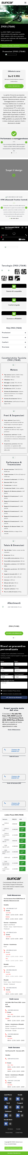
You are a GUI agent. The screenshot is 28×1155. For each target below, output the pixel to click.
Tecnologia (5, 45)
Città (2, 668)
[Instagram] (10, 1099)
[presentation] (1, 623)
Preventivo (23, 45)
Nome (2, 661)
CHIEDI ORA (22, 823)
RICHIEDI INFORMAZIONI (14, 633)
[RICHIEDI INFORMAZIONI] (14, 614)
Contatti (18, 1129)
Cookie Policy (19, 1132)
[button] (25, 2)
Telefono (16, 668)
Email (16, 661)
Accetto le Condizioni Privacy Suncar (11, 690)
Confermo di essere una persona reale (11, 693)
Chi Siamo (10, 1129)
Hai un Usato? (5, 674)
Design (10, 45)
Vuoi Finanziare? (19, 674)
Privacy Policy (9, 1132)
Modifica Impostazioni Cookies (13, 1148)
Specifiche (16, 45)
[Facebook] (6, 1099)
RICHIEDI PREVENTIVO (14, 1153)
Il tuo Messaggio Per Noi (7, 680)
